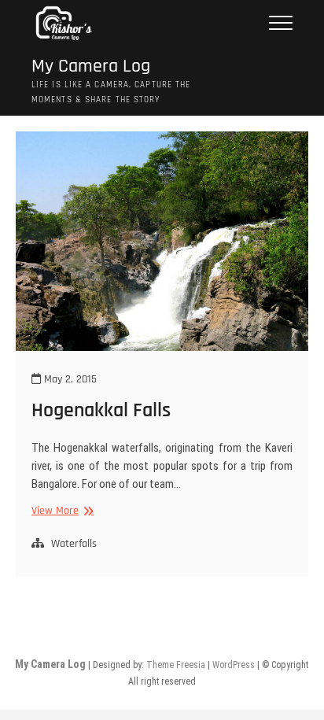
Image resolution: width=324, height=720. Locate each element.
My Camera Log (90, 66)
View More (60, 511)
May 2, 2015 (69, 379)
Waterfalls (74, 544)
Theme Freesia (175, 664)
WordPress (233, 664)
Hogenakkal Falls (101, 410)
